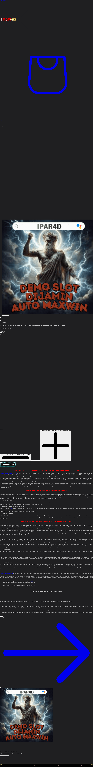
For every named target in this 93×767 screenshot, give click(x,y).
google (31, 581)
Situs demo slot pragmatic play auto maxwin (8, 473)
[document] (46, 715)
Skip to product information (5, 124)
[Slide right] (0, 320)
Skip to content (3, 0)
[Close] (0, 687)
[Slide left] (0, 317)
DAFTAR (11, 766)
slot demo (10, 508)
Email (10, 755)
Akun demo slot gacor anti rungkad (6, 573)
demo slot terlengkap (63, 492)
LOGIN (35, 766)
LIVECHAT (81, 766)
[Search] (46, 14)
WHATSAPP (58, 766)
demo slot (17, 539)
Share (2, 616)
